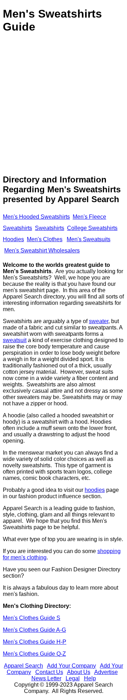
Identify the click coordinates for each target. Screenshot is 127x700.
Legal (73, 678)
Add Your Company (71, 666)
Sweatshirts (49, 228)
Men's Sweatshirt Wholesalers (42, 250)
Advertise (106, 672)
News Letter (46, 678)
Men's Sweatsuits (88, 239)
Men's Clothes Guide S (31, 618)
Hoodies (13, 239)
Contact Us (49, 672)
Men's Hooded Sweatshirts (36, 217)
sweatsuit (14, 340)
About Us (78, 672)
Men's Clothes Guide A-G (34, 630)
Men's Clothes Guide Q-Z (34, 654)
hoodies (95, 490)
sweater (98, 321)
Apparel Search (23, 666)
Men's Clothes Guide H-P (34, 642)
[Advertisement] (63, 104)
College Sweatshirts (92, 228)
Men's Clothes (44, 239)
